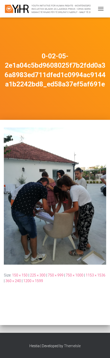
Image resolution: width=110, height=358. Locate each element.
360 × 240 (13, 281)
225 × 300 (38, 275)
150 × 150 (20, 275)
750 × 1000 (74, 275)
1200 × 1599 (33, 281)
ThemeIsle (72, 346)
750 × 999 (55, 275)
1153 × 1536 (95, 275)
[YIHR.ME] (49, 9)
